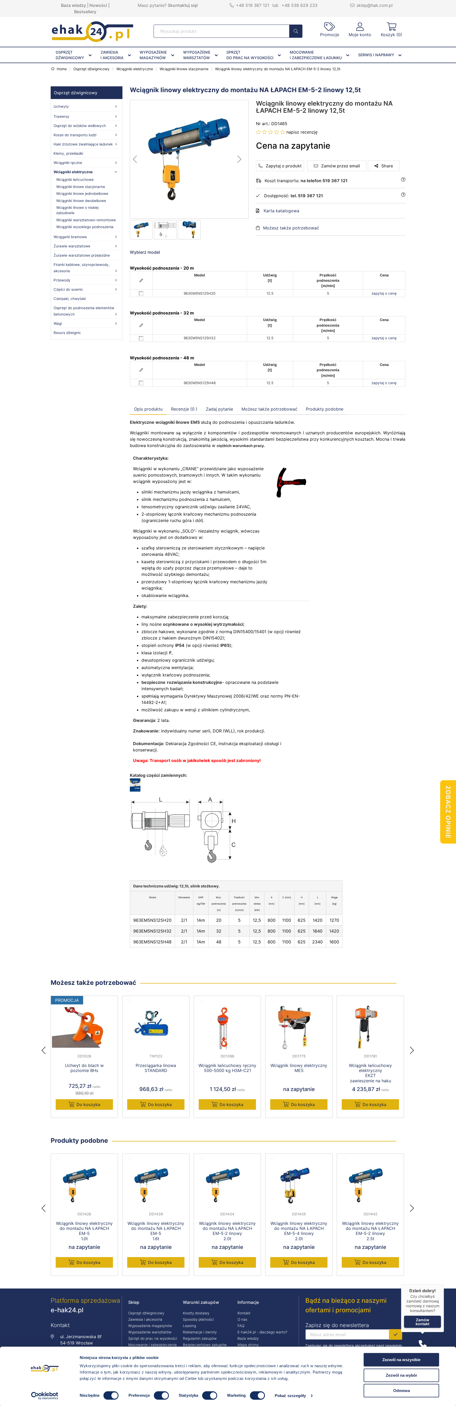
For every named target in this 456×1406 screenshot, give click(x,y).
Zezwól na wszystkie (401, 1359)
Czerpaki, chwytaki (70, 299)
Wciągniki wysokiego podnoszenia (84, 227)
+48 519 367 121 (252, 5)
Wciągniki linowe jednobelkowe (82, 193)
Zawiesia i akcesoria (145, 1319)
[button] (422, 1344)
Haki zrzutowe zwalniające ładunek (83, 144)
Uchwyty (61, 106)
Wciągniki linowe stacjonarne (80, 187)
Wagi (58, 323)
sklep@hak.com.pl (375, 5)
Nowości (98, 5)
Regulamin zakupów (200, 1338)
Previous (46, 1048)
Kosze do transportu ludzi (75, 135)
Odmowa (401, 1390)
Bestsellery (85, 11)
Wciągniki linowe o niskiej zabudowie (77, 210)
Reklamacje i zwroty (200, 1332)
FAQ (241, 1326)
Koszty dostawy (196, 1313)
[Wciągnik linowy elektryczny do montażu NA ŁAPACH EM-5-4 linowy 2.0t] (298, 1185)
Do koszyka (88, 1104)
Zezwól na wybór (401, 1375)
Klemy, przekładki (68, 153)
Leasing (189, 1326)
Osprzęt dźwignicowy (75, 92)
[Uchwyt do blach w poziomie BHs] (84, 1027)
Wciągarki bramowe (70, 237)
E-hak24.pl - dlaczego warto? (262, 1332)
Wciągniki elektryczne (73, 172)
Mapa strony (248, 1345)
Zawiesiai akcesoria (112, 55)
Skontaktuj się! (183, 5)
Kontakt (244, 1313)
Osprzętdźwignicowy (70, 55)
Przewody (62, 280)
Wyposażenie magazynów (150, 1326)
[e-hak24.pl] (92, 40)
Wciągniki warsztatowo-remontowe (86, 220)
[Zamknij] (443, 1284)
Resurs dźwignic (67, 333)
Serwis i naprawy (376, 55)
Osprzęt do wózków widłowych (80, 126)
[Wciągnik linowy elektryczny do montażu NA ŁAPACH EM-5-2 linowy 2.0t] (227, 1185)
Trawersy (61, 116)
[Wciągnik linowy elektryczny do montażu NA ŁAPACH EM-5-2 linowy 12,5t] (189, 159)
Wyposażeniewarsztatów (196, 55)
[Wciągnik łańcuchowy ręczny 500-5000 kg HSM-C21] (227, 1027)
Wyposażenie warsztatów (150, 1332)
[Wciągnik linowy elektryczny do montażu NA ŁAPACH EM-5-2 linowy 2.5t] (370, 1185)
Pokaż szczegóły (290, 1395)
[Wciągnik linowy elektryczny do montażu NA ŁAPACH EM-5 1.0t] (84, 1185)
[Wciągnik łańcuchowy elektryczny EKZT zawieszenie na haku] (370, 1027)
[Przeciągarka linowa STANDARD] (155, 1027)
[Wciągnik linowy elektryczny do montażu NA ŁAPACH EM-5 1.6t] (155, 1185)
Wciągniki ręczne (68, 163)
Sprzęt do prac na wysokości (152, 1338)
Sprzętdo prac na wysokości (249, 55)
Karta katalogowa (281, 210)
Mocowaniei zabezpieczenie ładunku (316, 55)
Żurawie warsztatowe (72, 246)
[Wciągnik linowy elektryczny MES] (298, 1027)
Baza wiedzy (73, 5)
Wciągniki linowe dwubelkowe (81, 201)
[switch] (161, 1395)
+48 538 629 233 (299, 5)
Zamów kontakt (422, 1322)
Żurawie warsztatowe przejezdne (82, 255)
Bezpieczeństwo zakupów (205, 1345)
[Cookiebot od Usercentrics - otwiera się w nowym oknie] (45, 1396)
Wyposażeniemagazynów (153, 55)
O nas (242, 1319)
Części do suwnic (68, 289)
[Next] (412, 1048)
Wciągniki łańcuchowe (75, 179)
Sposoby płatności (198, 1319)
